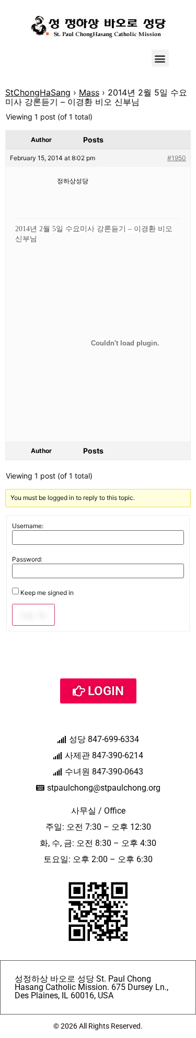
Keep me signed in (47, 593)
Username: (27, 526)
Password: (27, 559)
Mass (89, 92)
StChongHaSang (38, 92)
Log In (33, 615)
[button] (160, 58)
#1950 (176, 158)
